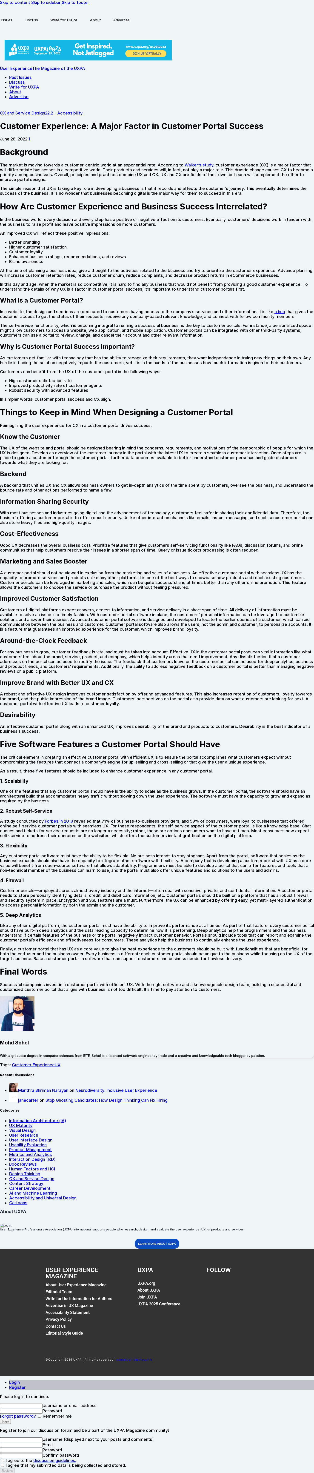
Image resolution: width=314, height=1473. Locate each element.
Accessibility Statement (68, 1312)
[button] (29, 139)
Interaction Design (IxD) (32, 1159)
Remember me (57, 1416)
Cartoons (18, 1202)
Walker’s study (199, 165)
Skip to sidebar (46, 2)
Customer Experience (33, 1064)
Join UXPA (147, 1297)
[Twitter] (228, 1286)
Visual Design (22, 1130)
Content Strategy (26, 1183)
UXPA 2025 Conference (158, 1303)
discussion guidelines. (54, 1460)
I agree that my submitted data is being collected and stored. (65, 1465)
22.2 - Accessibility (64, 113)
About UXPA (148, 1290)
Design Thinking (24, 1173)
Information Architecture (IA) (37, 1120)
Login (14, 1382)
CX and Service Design (22, 113)
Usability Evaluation (28, 1144)
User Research (23, 1135)
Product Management (30, 1149)
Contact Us (56, 1326)
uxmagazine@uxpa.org (134, 1359)
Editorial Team (59, 1291)
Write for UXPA (63, 20)
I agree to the (40, 1460)
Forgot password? (18, 1416)
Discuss (31, 20)
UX (57, 1064)
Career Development (29, 1188)
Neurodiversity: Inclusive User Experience (116, 1090)
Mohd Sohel (14, 1043)
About (95, 20)
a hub (279, 311)
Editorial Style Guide (64, 1333)
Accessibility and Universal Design (43, 1198)
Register (17, 1387)
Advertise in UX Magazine (69, 1305)
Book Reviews (23, 1164)
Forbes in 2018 (59, 821)
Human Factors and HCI (32, 1169)
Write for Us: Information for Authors (79, 1298)
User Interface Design (30, 1140)
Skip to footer (75, 2)
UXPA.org (146, 1283)
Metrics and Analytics (30, 1154)
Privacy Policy (59, 1319)
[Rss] (259, 1286)
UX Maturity (20, 1125)
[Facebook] (212, 1286)
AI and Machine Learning (33, 1193)
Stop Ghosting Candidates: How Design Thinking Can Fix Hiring (107, 1100)
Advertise (121, 20)
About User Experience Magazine (76, 1284)
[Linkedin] (243, 1286)
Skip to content (15, 2)
